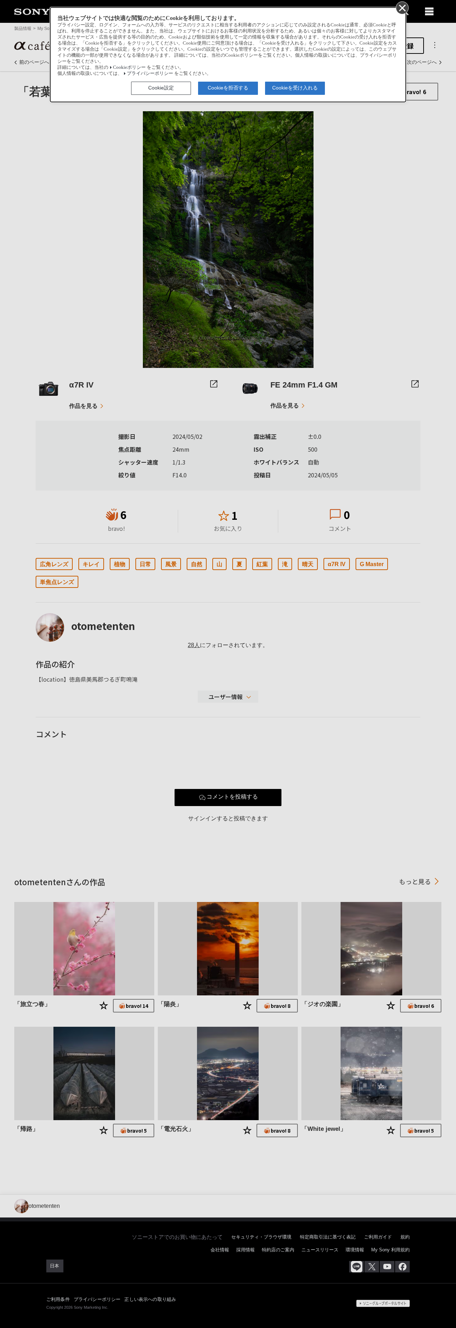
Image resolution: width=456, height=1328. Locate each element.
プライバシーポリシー (150, 73)
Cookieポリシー (129, 67)
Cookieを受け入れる (295, 88)
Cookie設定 (161, 88)
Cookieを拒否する (228, 88)
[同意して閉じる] (402, 7)
